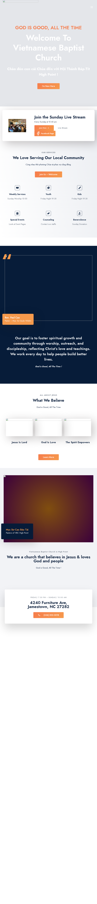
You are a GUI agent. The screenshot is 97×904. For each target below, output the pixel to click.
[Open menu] (91, 7)
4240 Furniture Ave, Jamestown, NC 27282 (48, 605)
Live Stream (74, 117)
